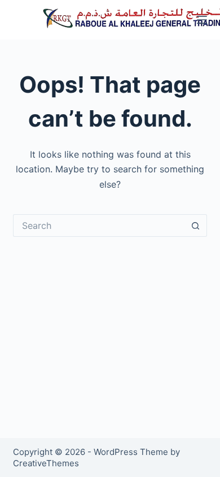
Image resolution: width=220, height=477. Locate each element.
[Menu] (202, 20)
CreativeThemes (46, 463)
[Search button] (195, 225)
